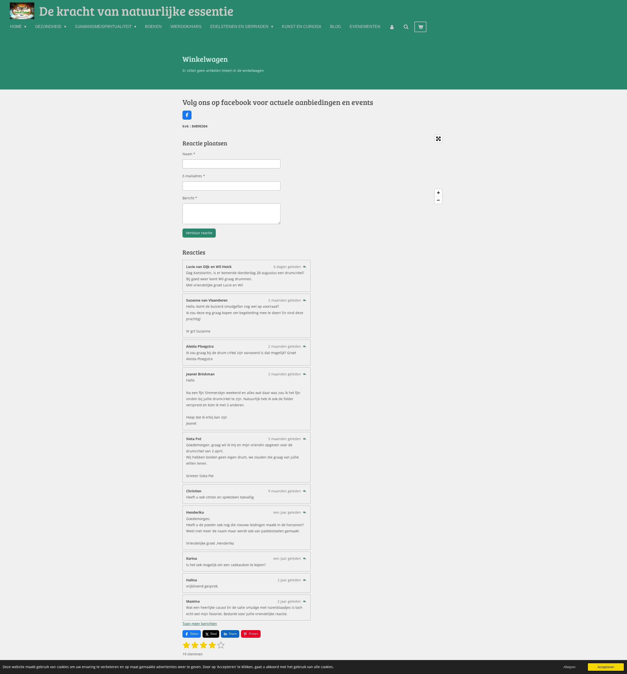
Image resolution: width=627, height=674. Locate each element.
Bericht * (189, 198)
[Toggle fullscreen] (438, 138)
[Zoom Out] (438, 200)
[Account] (392, 27)
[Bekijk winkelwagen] (420, 27)
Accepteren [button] (606, 667)
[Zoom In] (438, 192)
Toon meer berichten (199, 623)
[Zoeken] (406, 27)
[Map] (380, 169)
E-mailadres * (193, 176)
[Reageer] (304, 266)
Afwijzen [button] (570, 667)
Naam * (188, 154)
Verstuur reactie (199, 232)
